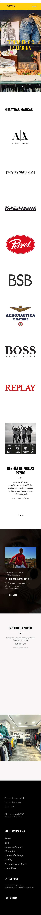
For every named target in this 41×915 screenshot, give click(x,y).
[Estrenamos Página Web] (20, 557)
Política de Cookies (13, 803)
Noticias (21, 572)
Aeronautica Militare (16, 864)
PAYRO (21, 814)
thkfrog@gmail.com (13, 575)
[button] (18, 515)
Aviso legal (9, 807)
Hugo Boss (10, 868)
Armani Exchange (14, 855)
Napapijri (10, 851)
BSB (7, 843)
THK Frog (17, 817)
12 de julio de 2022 (11, 572)
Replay (8, 860)
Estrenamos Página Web (18, 579)
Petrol (8, 839)
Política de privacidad (14, 798)
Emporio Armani (13, 847)
